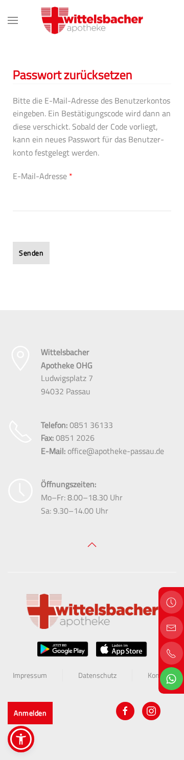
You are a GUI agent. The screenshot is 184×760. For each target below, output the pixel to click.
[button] (13, 20)
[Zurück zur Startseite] (92, 20)
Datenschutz (97, 675)
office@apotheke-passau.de (115, 451)
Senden (31, 252)
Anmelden (30, 712)
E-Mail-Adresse (43, 176)
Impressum (30, 675)
